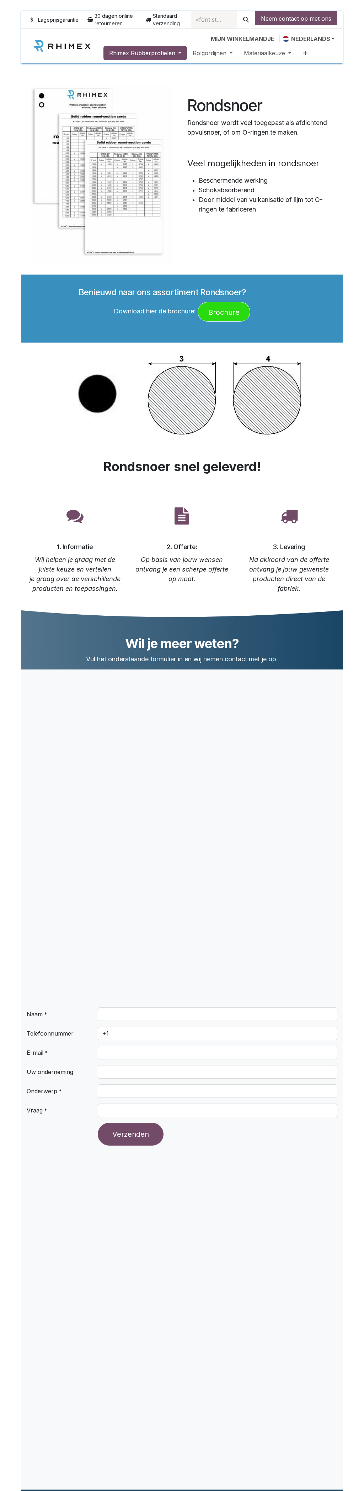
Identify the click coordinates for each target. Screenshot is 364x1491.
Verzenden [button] (130, 1134)
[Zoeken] (246, 19)
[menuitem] (145, 53)
